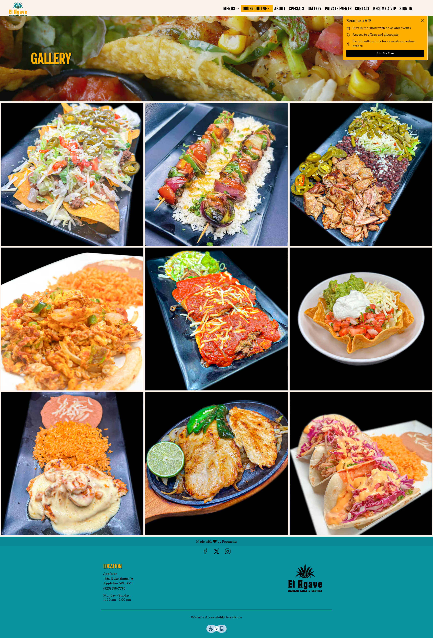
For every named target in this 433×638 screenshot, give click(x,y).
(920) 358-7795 (114, 588)
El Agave (305, 577)
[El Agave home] (18, 8)
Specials (296, 8)
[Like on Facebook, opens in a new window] (205, 552)
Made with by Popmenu (120, 541)
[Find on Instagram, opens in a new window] (228, 552)
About (280, 8)
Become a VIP (384, 8)
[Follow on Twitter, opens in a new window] (216, 552)
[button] (231, 8)
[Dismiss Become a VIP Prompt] (422, 21)
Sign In (406, 8)
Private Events (338, 8)
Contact (362, 8)
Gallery (315, 8)
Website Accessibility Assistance (216, 617)
